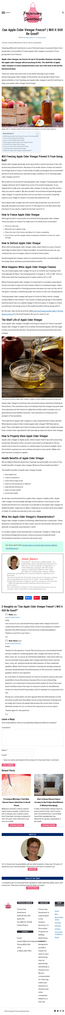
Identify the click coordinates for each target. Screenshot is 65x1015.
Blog (56, 914)
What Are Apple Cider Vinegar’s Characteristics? (18, 150)
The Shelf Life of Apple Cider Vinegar (14, 144)
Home (57, 911)
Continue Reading (16, 825)
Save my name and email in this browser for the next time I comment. (31, 760)
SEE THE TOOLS (32, 888)
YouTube (10, 589)
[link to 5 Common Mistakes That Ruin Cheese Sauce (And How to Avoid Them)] (16, 785)
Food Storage (41, 37)
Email (4, 755)
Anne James (29, 37)
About (57, 937)
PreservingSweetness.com (43, 587)
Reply (6, 636)
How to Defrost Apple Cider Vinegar (14, 140)
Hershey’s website (50, 577)
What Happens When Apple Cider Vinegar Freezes (18, 142)
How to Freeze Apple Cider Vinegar (14, 138)
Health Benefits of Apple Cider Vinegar (15, 148)
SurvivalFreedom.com (38, 589)
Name (5, 750)
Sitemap (58, 926)
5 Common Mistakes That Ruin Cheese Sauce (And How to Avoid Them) (16, 802)
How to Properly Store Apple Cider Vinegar (16, 146)
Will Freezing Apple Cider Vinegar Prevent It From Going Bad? (21, 136)
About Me (32, 869)
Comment (6, 728)
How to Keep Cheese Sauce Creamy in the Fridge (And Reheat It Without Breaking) (48, 802)
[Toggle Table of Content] (37, 133)
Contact (58, 929)
